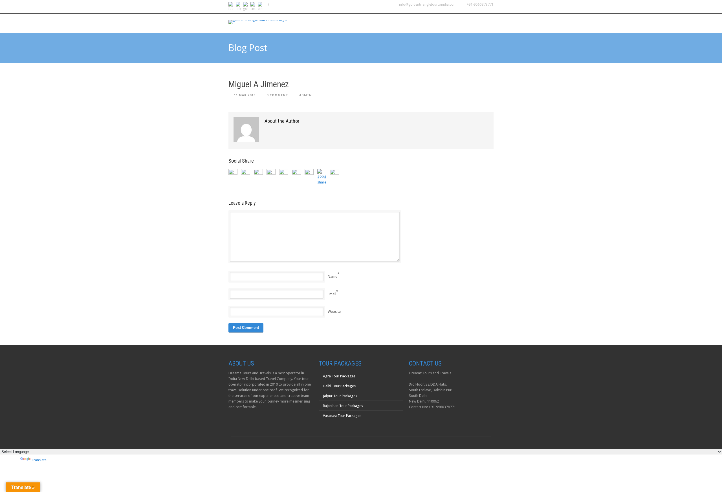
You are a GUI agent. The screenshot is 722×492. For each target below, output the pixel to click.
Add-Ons (448, 23)
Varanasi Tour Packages (342, 416)
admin (305, 95)
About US (330, 23)
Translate (39, 460)
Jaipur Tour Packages (340, 396)
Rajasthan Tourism (411, 23)
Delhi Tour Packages (339, 386)
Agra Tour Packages (339, 376)
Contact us (477, 23)
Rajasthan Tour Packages (343, 406)
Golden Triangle (365, 23)
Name (332, 276)
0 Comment (277, 95)
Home (306, 23)
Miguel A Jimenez (258, 84)
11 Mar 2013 (245, 95)
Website (334, 311)
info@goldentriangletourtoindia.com (428, 4)
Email (332, 294)
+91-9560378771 (480, 4)
